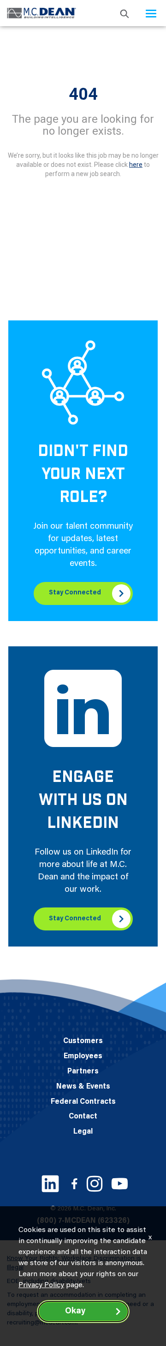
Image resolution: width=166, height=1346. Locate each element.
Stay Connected (75, 593)
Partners (83, 1071)
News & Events (83, 1086)
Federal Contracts (83, 1102)
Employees (83, 1056)
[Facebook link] (74, 1183)
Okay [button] (75, 1311)
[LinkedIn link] (50, 1183)
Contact (83, 1116)
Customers (83, 1041)
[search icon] (124, 13)
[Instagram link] (94, 1184)
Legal (83, 1131)
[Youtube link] (120, 1183)
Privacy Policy (41, 1285)
